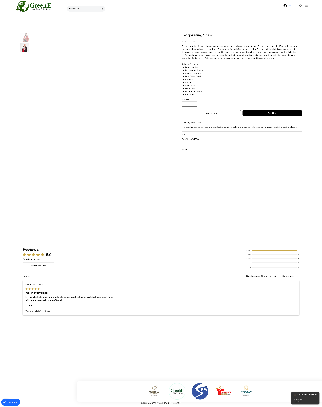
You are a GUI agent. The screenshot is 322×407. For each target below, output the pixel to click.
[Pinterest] (186, 149)
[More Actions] (295, 284)
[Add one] (194, 104)
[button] (300, 6)
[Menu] (306, 6)
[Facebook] (183, 149)
